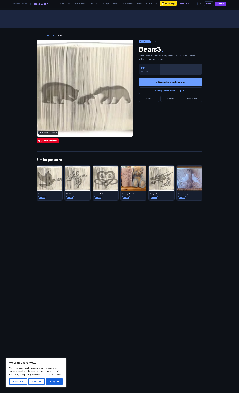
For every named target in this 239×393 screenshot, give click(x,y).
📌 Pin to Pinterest (49, 141)
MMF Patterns (80, 4)
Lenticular (116, 4)
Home (61, 4)
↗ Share (170, 98)
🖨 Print (149, 98)
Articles (138, 4)
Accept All (54, 381)
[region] (36, 372)
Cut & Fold (93, 4)
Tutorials (148, 4)
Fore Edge (104, 4)
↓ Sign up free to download (170, 82)
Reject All (36, 381)
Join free (220, 4)
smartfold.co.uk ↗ (20, 4)
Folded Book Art (41, 3)
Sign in (209, 4)
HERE (179, 55)
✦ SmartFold (192, 98)
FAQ (157, 4)
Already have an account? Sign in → (170, 90)
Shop (69, 4)
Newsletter (127, 4)
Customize (18, 381)
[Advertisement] (120, 20)
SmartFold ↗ (183, 4)
